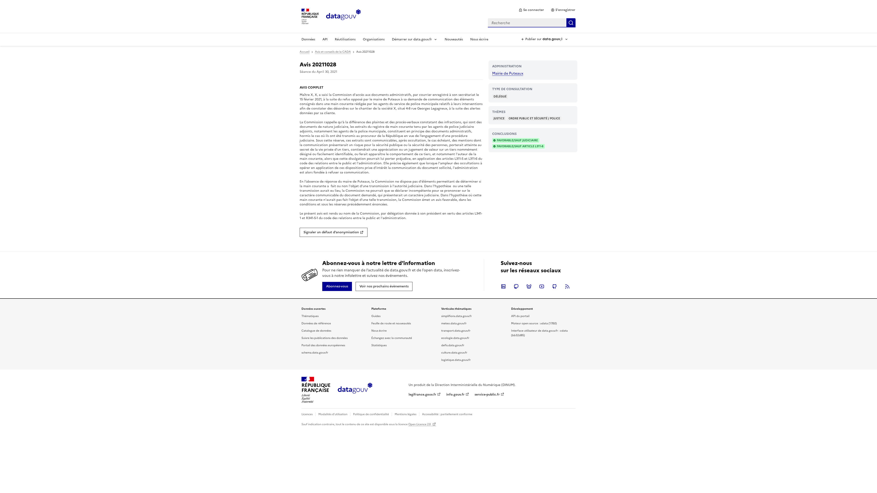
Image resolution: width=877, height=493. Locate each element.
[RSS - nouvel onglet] (567, 286)
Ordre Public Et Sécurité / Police (534, 118)
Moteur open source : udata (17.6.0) (534, 323)
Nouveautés (454, 39)
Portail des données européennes (323, 345)
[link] (531, 10)
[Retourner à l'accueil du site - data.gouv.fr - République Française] (355, 389)
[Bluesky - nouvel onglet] (529, 286)
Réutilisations (345, 39)
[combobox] (532, 22)
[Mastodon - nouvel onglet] (516, 286)
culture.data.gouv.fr (454, 353)
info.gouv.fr (455, 394)
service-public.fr (487, 394)
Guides (375, 316)
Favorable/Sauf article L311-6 (520, 146)
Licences (307, 414)
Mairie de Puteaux (507, 73)
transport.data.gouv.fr (455, 331)
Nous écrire (479, 39)
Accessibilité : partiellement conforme (447, 414)
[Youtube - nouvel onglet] (541, 286)
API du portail (520, 316)
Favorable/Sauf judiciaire (517, 140)
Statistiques (379, 345)
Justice (499, 118)
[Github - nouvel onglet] (554, 286)
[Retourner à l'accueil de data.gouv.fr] (343, 16)
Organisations (374, 39)
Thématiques (310, 316)
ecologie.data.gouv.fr (455, 338)
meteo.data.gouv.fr (454, 323)
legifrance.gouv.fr (422, 394)
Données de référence (316, 323)
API (325, 39)
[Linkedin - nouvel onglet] (503, 286)
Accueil (304, 52)
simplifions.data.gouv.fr (456, 316)
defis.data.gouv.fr (452, 345)
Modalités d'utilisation (332, 414)
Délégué (500, 96)
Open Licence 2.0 (419, 424)
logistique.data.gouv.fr (456, 360)
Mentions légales (405, 414)
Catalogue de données (316, 331)
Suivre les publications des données (324, 338)
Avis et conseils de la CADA (333, 52)
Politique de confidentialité (371, 414)
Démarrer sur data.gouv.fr (412, 39)
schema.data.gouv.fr (314, 353)
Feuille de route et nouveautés (391, 323)
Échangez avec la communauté (391, 338)
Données (308, 39)
